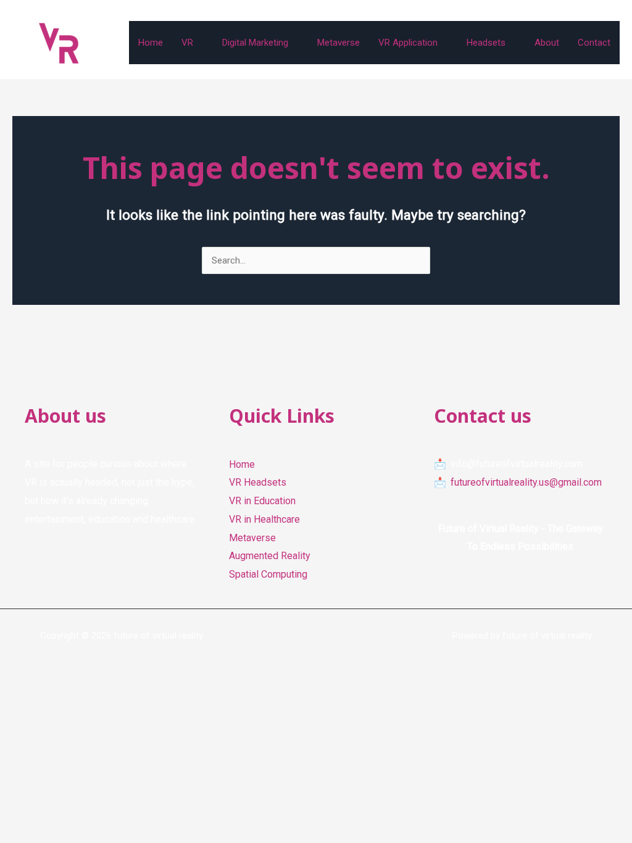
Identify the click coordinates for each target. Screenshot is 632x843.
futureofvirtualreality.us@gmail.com (526, 482)
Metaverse (338, 42)
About (546, 42)
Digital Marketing (255, 42)
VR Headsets (257, 482)
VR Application (408, 42)
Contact (594, 42)
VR (187, 42)
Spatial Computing (268, 574)
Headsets (486, 42)
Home (150, 42)
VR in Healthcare (264, 519)
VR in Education (262, 501)
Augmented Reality (269, 556)
